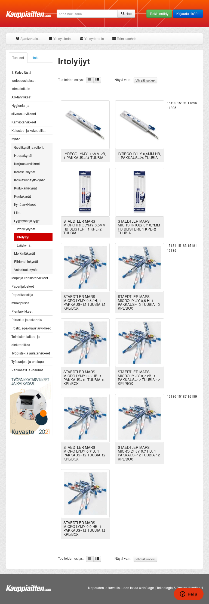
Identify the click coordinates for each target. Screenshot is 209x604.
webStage (146, 587)
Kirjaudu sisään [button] (187, 13)
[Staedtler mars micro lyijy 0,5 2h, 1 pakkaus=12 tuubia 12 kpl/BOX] (85, 266)
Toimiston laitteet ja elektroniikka (25, 340)
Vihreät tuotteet (145, 80)
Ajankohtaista (30, 38)
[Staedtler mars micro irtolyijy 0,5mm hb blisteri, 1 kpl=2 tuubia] (85, 191)
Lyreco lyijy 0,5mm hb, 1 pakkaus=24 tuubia (139, 155)
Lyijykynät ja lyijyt (26, 220)
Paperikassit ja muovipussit (22, 298)
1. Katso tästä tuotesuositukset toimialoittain (23, 80)
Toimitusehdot (126, 38)
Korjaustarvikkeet (27, 163)
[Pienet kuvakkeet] (90, 80)
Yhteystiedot (62, 38)
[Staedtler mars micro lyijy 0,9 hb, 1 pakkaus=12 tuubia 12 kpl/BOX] (85, 493)
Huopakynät (23, 155)
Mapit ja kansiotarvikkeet (29, 277)
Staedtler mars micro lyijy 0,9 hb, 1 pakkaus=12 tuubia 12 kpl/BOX (84, 528)
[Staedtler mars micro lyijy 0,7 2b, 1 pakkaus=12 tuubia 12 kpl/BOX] (139, 342)
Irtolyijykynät (26, 228)
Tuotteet (18, 57)
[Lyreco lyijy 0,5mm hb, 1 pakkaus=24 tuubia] (139, 124)
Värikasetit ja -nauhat (27, 370)
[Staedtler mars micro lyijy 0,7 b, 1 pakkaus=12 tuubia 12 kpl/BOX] (85, 417)
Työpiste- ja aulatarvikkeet (30, 353)
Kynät (15, 138)
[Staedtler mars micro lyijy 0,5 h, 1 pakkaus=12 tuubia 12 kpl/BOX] (139, 266)
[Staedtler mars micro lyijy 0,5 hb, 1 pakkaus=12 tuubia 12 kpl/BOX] (85, 342)
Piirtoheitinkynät (26, 261)
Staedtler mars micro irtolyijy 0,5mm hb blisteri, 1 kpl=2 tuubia (84, 227)
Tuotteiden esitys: (72, 79)
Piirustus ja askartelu (26, 319)
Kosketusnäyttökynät (29, 180)
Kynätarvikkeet (25, 204)
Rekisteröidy (159, 13)
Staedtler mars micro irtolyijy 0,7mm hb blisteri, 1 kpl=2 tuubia (139, 227)
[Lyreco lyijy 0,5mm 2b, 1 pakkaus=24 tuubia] (85, 124)
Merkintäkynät (24, 253)
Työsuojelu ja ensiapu (27, 361)
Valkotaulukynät (26, 269)
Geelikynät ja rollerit (29, 147)
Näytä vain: (135, 79)
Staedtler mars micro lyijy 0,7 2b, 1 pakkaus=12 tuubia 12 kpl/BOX (139, 377)
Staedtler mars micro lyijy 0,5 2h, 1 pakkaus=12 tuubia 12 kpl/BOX (84, 302)
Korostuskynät (24, 171)
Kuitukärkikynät (25, 188)
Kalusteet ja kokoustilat (28, 130)
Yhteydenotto (94, 38)
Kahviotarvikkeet (23, 122)
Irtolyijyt (23, 237)
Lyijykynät (24, 245)
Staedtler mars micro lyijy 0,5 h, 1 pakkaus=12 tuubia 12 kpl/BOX (139, 302)
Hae (128, 13)
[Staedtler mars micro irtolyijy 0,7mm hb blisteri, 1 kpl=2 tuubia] (139, 191)
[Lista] (97, 80)
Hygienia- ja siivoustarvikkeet (23, 109)
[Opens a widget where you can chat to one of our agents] (189, 594)
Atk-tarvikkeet (21, 97)
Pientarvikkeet (21, 311)
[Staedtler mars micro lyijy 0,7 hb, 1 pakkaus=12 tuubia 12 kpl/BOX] (139, 417)
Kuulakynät (22, 196)
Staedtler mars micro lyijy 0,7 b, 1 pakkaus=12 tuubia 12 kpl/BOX (84, 453)
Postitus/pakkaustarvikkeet (31, 328)
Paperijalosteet (22, 286)
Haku (35, 57)
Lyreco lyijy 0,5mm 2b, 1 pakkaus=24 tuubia (84, 155)
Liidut (18, 212)
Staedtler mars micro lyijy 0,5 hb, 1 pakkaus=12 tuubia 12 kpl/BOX (84, 377)
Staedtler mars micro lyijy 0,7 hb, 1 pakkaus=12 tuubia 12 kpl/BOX (139, 453)
